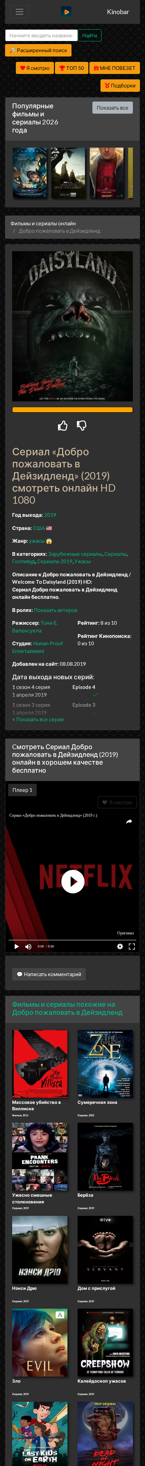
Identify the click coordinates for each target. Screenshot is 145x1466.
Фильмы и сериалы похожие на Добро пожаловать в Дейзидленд (67, 1008)
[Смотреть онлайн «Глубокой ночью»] (105, 1435)
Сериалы (115, 554)
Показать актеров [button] (55, 610)
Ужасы (83, 561)
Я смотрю (120, 802)
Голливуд (23, 561)
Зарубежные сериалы (75, 554)
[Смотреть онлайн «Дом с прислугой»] (105, 1249)
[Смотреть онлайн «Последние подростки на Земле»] (39, 1435)
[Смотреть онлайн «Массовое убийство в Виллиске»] (39, 1063)
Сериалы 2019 (54, 561)
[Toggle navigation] (19, 11)
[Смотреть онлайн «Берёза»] (105, 1156)
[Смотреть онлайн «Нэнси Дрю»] (39, 1249)
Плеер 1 (22, 790)
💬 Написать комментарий (49, 974)
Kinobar (118, 11)
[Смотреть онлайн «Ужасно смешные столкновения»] (39, 1156)
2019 (50, 515)
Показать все (112, 108)
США (39, 528)
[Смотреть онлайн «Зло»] (39, 1342)
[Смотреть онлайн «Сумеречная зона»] (105, 1063)
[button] (38, 719)
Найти (89, 35)
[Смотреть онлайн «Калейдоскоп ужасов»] (105, 1342)
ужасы (37, 541)
